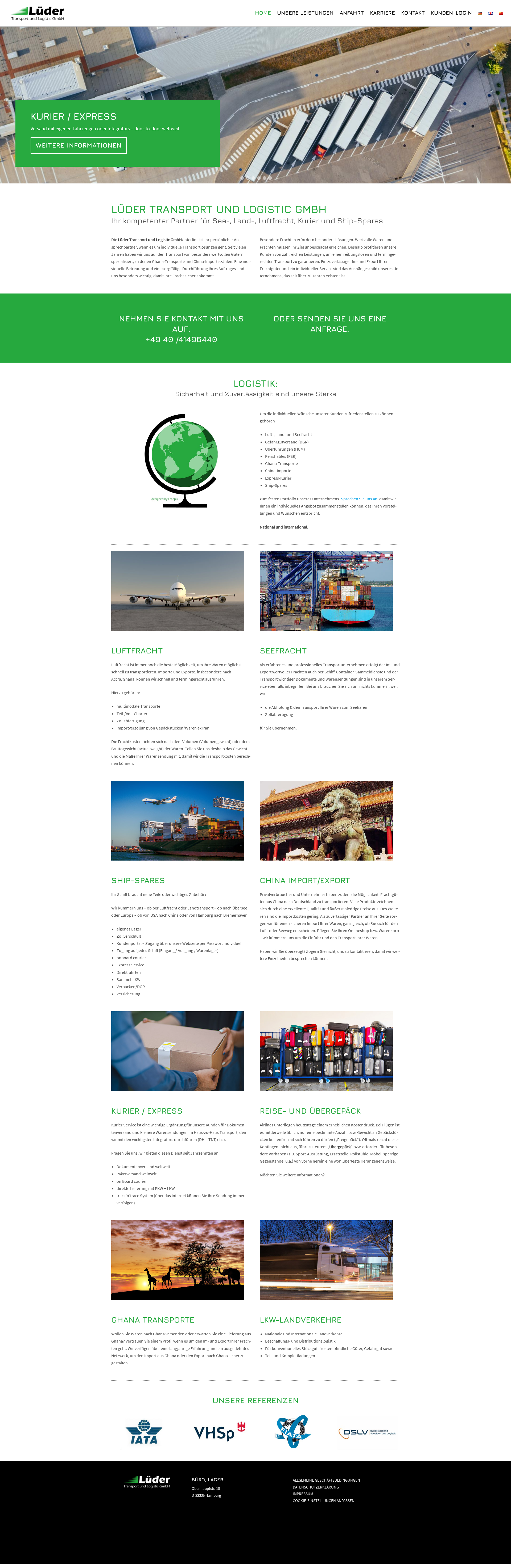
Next (500, 106)
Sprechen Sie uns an (359, 498)
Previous (10, 106)
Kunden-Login (451, 13)
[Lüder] (39, 12)
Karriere (382, 13)
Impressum (303, 1493)
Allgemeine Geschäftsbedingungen (326, 1480)
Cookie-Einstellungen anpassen (324, 1500)
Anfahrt (352, 13)
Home (263, 13)
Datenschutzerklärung (316, 1487)
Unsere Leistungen (305, 13)
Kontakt (413, 13)
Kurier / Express (105, 129)
